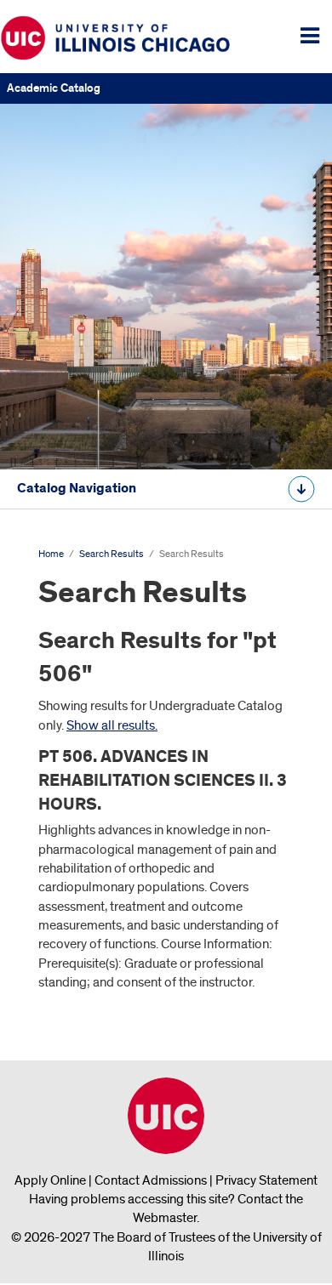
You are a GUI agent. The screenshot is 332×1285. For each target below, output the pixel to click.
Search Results (111, 554)
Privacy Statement (266, 1180)
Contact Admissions (150, 1180)
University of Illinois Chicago (166, 1115)
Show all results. (111, 725)
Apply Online (50, 1180)
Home (51, 554)
